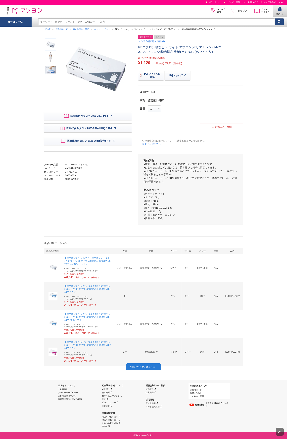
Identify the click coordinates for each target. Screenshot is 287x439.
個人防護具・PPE (81, 29)
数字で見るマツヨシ (111, 396)
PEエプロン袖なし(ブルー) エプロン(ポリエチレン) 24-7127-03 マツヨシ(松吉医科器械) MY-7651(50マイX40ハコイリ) (87, 317)
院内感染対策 (62, 29)
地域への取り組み (110, 420)
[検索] (279, 21)
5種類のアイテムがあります (143, 366)
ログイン (280, 14)
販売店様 (150, 389)
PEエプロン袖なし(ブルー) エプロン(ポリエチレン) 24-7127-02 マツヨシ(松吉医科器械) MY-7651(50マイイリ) (87, 289)
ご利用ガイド (252, 2)
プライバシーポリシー (68, 392)
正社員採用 (151, 403)
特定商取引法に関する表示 (70, 399)
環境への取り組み (110, 417)
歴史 (104, 399)
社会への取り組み (110, 423)
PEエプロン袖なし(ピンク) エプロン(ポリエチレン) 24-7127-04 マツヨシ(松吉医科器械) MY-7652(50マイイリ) (87, 345)
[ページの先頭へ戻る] (280, 432)
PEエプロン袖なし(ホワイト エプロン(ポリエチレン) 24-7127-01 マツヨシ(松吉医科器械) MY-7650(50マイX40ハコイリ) (87, 261)
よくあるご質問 (233, 2)
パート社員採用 (153, 407)
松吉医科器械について (274, 2)
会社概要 (106, 392)
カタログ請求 (221, 10)
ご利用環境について (67, 396)
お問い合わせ (214, 2)
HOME (47, 29)
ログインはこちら (151, 144)
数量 (142, 108)
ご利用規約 (63, 389)
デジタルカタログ (265, 10)
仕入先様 (150, 392)
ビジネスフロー (109, 402)
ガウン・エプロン (102, 29)
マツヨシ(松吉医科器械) (151, 41)
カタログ (106, 406)
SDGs (104, 426)
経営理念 (106, 389)
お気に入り (243, 10)
